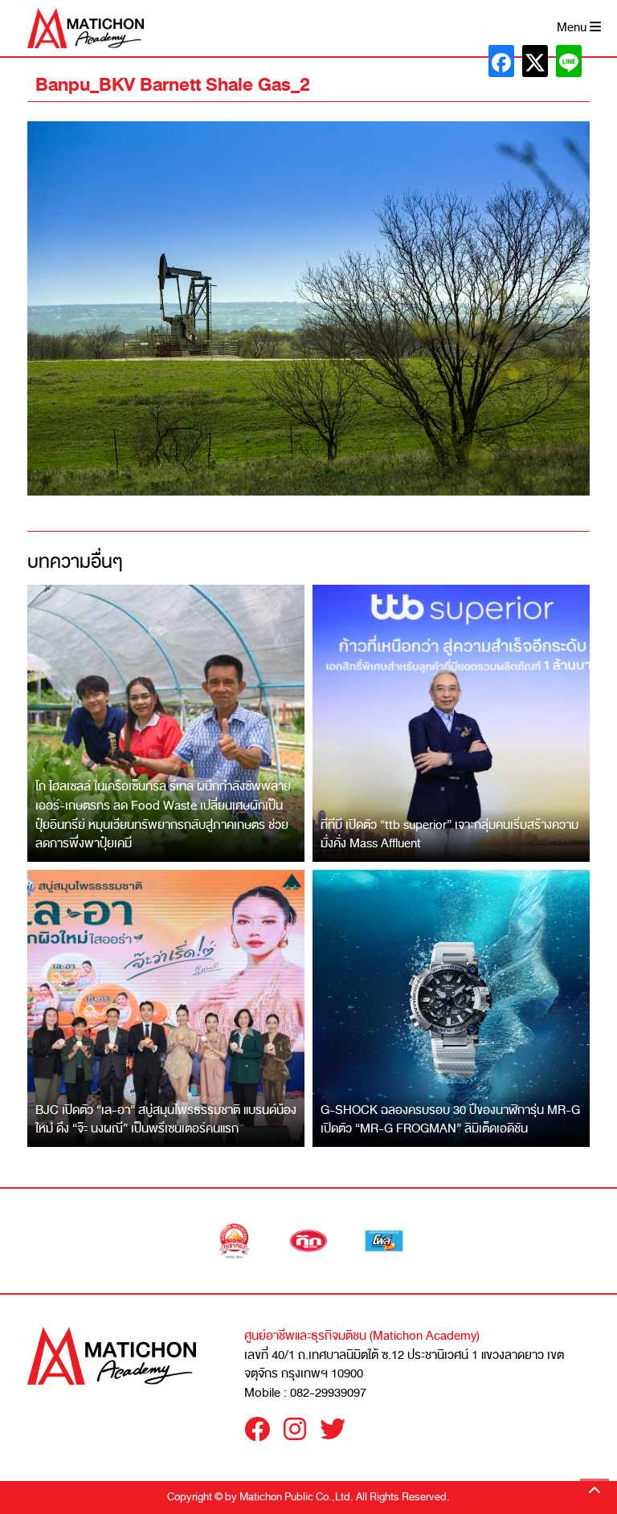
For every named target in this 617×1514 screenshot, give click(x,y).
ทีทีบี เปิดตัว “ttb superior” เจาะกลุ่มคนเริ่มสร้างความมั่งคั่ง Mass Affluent (449, 834)
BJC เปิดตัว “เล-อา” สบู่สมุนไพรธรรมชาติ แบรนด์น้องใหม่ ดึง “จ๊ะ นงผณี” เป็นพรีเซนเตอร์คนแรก (165, 1119)
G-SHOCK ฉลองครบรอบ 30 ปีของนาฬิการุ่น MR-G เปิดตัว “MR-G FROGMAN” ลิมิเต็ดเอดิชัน (450, 1119)
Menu (573, 27)
